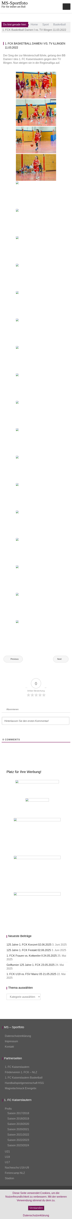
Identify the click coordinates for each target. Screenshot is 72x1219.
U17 (7, 1162)
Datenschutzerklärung (18, 1036)
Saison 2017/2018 (18, 1113)
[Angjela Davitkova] (36, 140)
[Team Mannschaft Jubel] (36, 578)
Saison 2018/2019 (18, 1118)
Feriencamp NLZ (15, 1173)
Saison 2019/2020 (18, 1124)
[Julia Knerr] (36, 551)
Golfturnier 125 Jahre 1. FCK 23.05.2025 (31, 964)
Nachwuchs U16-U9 (17, 1167)
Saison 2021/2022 (18, 1134)
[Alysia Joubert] (36, 194)
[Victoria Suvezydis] (36, 167)
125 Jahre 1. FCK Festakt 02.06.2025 (29, 950)
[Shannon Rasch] (36, 524)
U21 (7, 1151)
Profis (8, 1108)
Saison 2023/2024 (18, 1145)
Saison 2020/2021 (18, 1129)
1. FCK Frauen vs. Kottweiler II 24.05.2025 (32, 955)
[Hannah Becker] (36, 249)
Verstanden (36, 1207)
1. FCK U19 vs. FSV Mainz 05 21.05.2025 (31, 974)
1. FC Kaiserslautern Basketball (24, 1077)
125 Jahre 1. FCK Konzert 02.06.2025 (29, 944)
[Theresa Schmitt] (36, 359)
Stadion (9, 1178)
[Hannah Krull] (36, 85)
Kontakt (9, 1046)
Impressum (11, 1041)
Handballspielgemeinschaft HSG (24, 1083)
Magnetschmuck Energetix (20, 1088)
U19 (7, 1156)
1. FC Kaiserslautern (17, 1066)
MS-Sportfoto (15, 3)
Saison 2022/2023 (18, 1140)
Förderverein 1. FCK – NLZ (21, 1072)
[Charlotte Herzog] (36, 222)
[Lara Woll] (36, 112)
